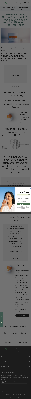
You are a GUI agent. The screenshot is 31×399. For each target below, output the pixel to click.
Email (18, 200)
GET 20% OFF (23, 204)
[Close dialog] (30, 188)
